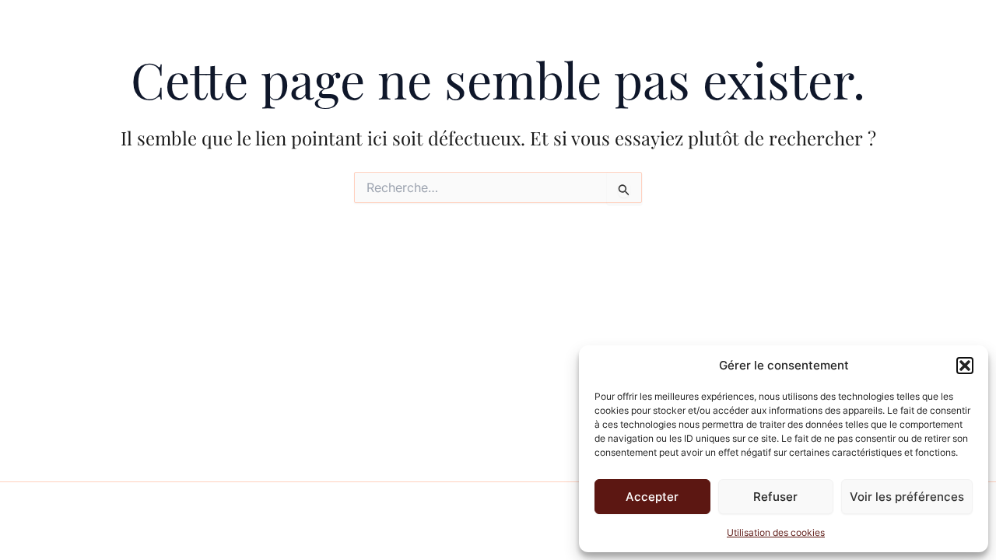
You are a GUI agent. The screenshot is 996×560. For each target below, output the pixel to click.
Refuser (775, 496)
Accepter (652, 496)
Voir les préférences (907, 496)
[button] (965, 365)
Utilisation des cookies (776, 532)
